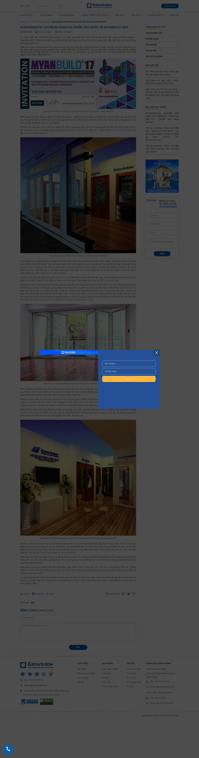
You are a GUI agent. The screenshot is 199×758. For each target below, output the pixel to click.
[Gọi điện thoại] (8, 749)
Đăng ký (128, 379)
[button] (157, 353)
